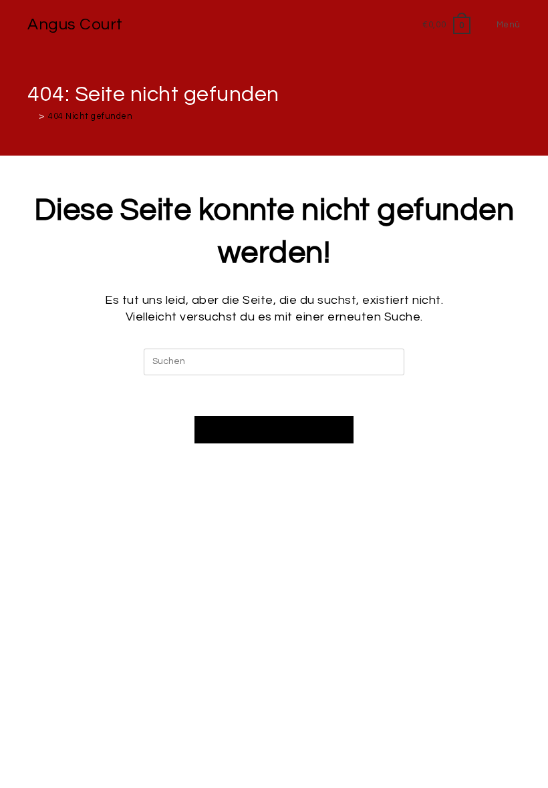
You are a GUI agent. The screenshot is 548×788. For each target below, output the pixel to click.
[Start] (31, 116)
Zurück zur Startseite (273, 429)
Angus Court (75, 24)
